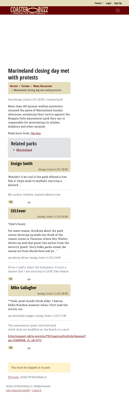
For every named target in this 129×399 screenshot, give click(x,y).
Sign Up (118, 3)
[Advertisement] (64, 41)
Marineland (24, 150)
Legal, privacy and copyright (18, 390)
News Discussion (42, 86)
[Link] (29, 202)
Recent (14, 86)
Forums (26, 86)
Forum (98, 3)
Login (108, 3)
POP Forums (13, 377)
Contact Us (36, 390)
